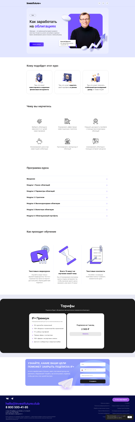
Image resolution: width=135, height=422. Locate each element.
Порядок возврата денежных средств (120, 405)
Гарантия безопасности (103, 410)
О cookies (127, 403)
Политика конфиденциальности (101, 405)
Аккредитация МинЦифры (123, 408)
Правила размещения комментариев (120, 413)
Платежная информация (103, 413)
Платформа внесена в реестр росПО (120, 410)
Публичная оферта (105, 403)
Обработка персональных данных (101, 408)
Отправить (92, 381)
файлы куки (120, 416)
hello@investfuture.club (23, 403)
